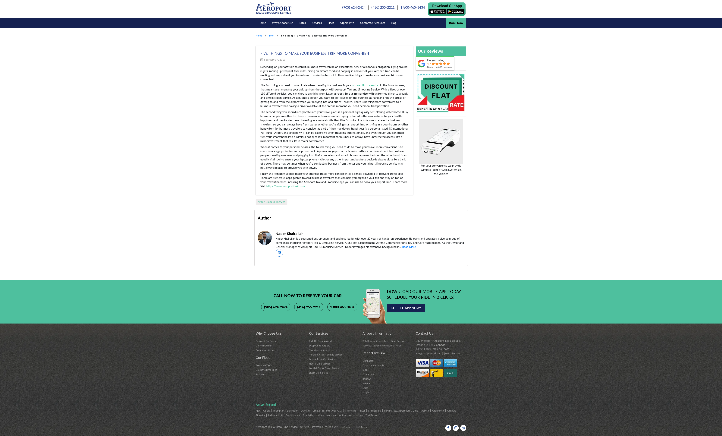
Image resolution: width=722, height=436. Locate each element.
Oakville (425, 410)
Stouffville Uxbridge (313, 415)
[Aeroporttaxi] (273, 7)
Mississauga (374, 410)
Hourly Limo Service (319, 363)
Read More (409, 247)
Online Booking (264, 345)
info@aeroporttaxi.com (428, 353)
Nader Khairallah (289, 233)
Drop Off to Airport (319, 345)
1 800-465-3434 (412, 7)
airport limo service (365, 85)
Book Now (456, 23)
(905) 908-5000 (441, 349)
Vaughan (331, 415)
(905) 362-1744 (452, 353)
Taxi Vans (261, 374)
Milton (362, 410)
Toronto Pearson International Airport (383, 345)
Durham (305, 410)
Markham (350, 410)
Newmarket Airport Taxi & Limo (401, 410)
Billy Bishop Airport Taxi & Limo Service (384, 341)
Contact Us (368, 374)
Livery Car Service (318, 372)
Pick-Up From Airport (320, 341)
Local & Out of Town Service (324, 368)
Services (317, 23)
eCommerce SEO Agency (355, 427)
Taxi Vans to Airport (319, 350)
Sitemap (367, 383)
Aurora (267, 410)
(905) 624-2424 (354, 7)
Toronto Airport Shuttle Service (325, 354)
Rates (302, 23)
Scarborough (293, 415)
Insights (367, 392)
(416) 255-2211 (383, 7)
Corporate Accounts (372, 23)
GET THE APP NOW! (406, 308)
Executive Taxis (264, 365)
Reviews (367, 379)
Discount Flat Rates (266, 341)
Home (262, 23)
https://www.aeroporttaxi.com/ (285, 186)
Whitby (342, 415)
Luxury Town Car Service (322, 359)
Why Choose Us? (282, 23)
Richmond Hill (275, 415)
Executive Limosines (266, 369)
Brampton (278, 410)
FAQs (365, 388)
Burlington (292, 410)
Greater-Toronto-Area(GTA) (327, 410)
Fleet (331, 23)
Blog (393, 23)
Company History (265, 350)
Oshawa (451, 410)
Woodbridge (356, 415)
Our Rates (368, 360)
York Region (372, 415)
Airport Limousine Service (271, 202)
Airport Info (347, 23)
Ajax (258, 410)
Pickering (260, 415)
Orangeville (438, 410)
